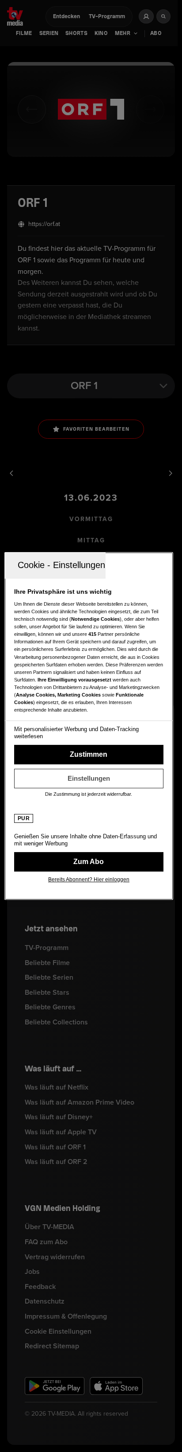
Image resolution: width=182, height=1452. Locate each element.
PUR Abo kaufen (88, 862)
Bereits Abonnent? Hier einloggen (88, 879)
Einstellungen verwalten (88, 778)
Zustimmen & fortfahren (88, 754)
